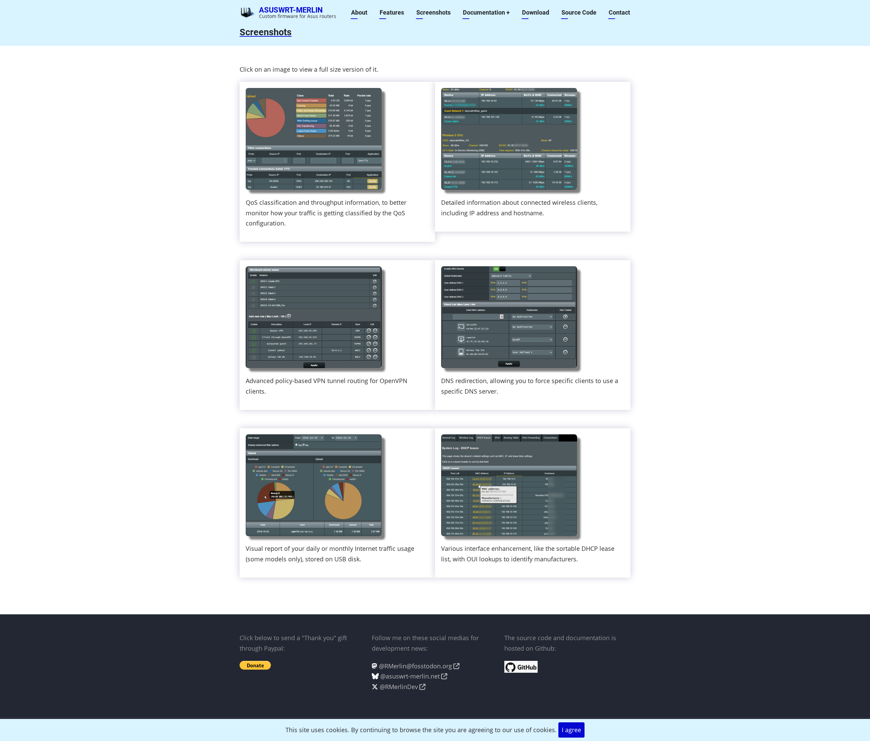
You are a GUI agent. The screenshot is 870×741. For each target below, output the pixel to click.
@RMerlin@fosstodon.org (415, 666)
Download (535, 12)
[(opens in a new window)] (521, 666)
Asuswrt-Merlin (291, 10)
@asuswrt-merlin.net (410, 676)
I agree (571, 730)
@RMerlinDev (399, 687)
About (359, 12)
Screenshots (433, 12)
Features (392, 12)
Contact (619, 12)
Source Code (578, 12)
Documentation (486, 12)
